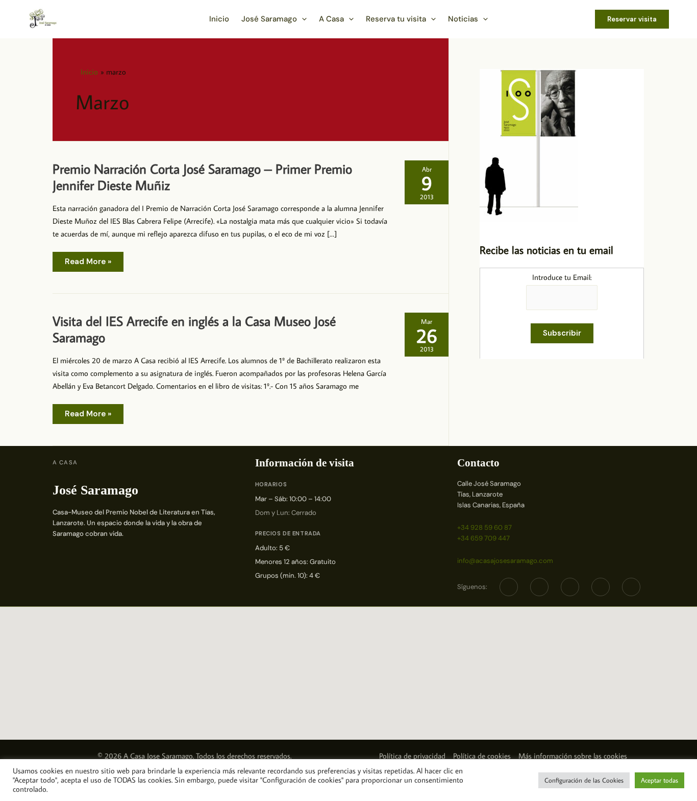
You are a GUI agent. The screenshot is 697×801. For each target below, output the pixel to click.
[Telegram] (570, 587)
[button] (302, 19)
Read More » (87, 264)
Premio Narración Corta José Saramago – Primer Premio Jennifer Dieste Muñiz (202, 177)
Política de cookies (482, 756)
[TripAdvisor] (600, 587)
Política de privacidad (412, 756)
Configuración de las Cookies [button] (584, 780)
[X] (539, 587)
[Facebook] (509, 587)
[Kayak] (631, 587)
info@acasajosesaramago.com (505, 560)
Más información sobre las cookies (572, 756)
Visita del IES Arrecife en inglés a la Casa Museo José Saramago (194, 329)
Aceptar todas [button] (659, 780)
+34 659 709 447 (483, 538)
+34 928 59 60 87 (484, 527)
